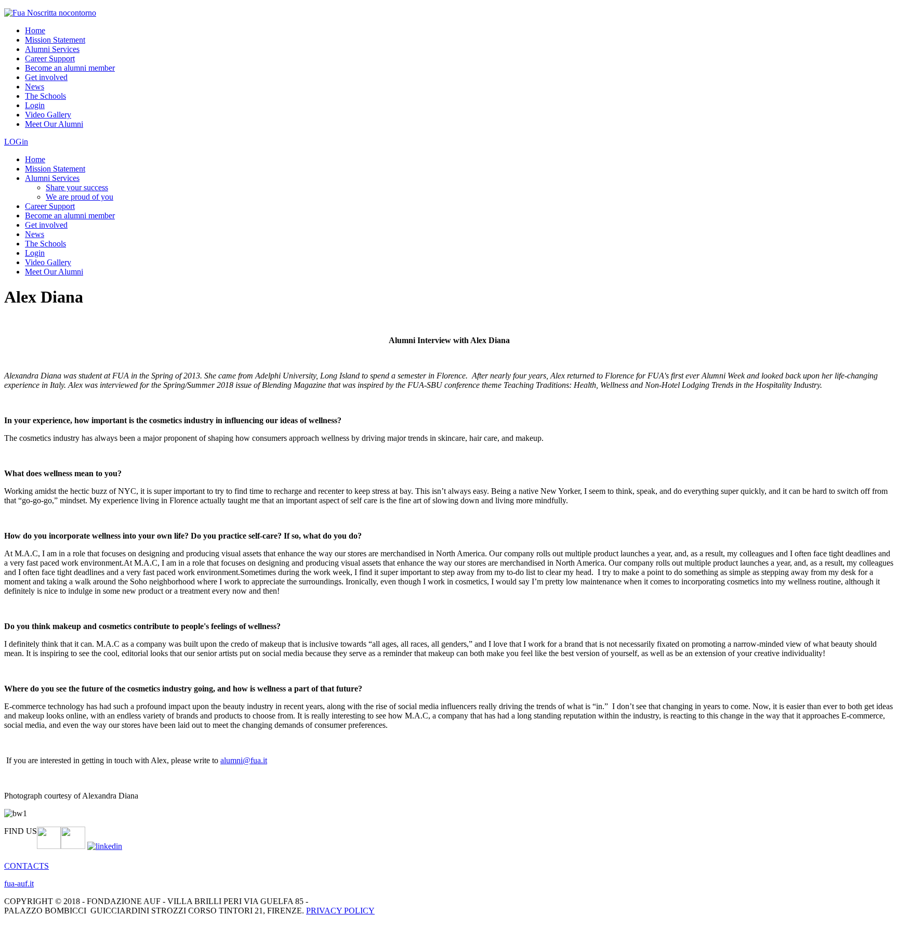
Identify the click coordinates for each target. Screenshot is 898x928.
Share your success (77, 187)
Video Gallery (48, 114)
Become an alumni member (70, 67)
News (34, 86)
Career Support (50, 58)
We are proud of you (79, 196)
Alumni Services (52, 49)
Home (35, 30)
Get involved (46, 77)
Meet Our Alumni (54, 124)
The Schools (45, 96)
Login (35, 105)
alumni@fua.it (243, 760)
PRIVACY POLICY (340, 910)
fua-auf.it (19, 883)
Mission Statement (55, 39)
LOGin (16, 141)
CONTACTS (26, 865)
